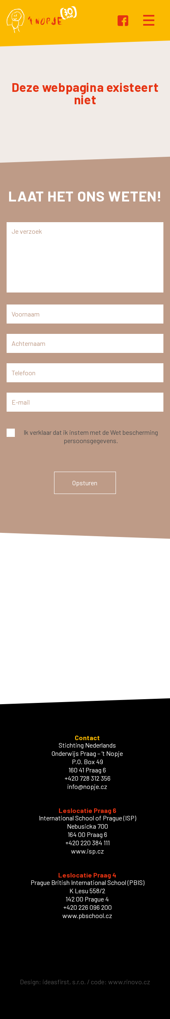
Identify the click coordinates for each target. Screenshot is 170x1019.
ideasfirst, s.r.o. (64, 981)
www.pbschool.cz (87, 915)
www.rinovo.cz (129, 981)
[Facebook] (123, 21)
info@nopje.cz (87, 786)
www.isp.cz (87, 851)
